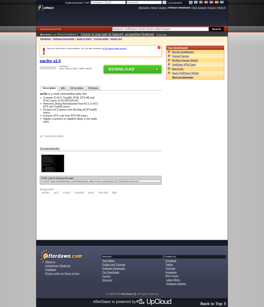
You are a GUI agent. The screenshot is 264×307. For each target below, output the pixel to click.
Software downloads (63, 39)
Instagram (171, 272)
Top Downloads (110, 272)
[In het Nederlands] (222, 2)
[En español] (217, 2)
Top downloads (177, 47)
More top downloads (182, 77)
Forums (106, 276)
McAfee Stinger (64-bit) (185, 60)
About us (50, 261)
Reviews (93, 88)
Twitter (169, 264)
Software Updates (176, 283)
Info (63, 88)
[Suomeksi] (196, 2)
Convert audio (101, 39)
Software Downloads (113, 268)
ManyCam (177, 68)
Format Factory (180, 56)
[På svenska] (201, 2)
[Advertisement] (101, 216)
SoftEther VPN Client (184, 64)
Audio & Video (84, 39)
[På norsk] (206, 2)
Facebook (170, 260)
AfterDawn (45, 39)
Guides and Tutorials (113, 264)
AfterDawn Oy (128, 294)
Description (49, 88)
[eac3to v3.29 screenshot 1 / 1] (54, 172)
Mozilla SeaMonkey (183, 51)
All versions (76, 88)
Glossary (107, 280)
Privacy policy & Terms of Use (62, 273)
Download (121, 69)
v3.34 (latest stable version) (114, 48)
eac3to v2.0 (116, 39)
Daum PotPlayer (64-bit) (185, 73)
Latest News (173, 279)
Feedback (50, 269)
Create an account (74, 2)
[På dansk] (211, 2)
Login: (87, 2)
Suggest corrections (53, 136)
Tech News (108, 260)
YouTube (170, 268)
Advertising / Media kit (57, 265)
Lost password (175, 2)
